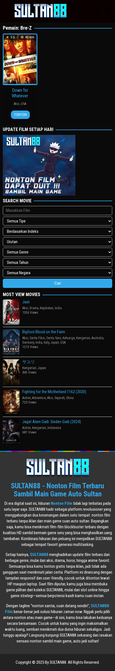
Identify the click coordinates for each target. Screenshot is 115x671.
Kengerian (83, 338)
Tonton (20, 114)
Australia (98, 338)
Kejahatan (46, 308)
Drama (34, 308)
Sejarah (59, 398)
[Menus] (108, 11)
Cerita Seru (53, 338)
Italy (46, 342)
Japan (55, 342)
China (70, 398)
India (58, 308)
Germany (28, 342)
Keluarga (69, 338)
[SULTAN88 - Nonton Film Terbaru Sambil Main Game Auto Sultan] (40, 10)
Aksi (17, 104)
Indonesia (54, 428)
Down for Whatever (20, 93)
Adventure (39, 398)
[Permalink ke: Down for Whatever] (20, 58)
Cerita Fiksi (37, 338)
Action (26, 398)
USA (23, 104)
